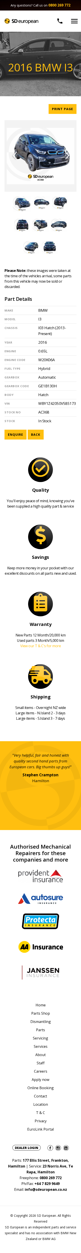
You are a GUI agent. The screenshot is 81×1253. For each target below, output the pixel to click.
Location (40, 1104)
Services (40, 1046)
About (40, 1054)
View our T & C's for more (40, 645)
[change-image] (22, 203)
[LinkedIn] (66, 1148)
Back (35, 434)
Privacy (41, 1121)
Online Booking (40, 1087)
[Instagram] (58, 1148)
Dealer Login (26, 1148)
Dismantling (40, 1021)
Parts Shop (40, 1013)
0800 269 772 (59, 5)
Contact (40, 1096)
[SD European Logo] (21, 21)
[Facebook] (50, 1148)
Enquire (15, 434)
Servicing (40, 1038)
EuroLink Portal (40, 1129)
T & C (40, 1112)
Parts (40, 1029)
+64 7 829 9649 (47, 1183)
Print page (62, 109)
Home (41, 1005)
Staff (41, 1063)
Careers (40, 1071)
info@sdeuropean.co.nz (46, 1189)
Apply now (40, 1079)
